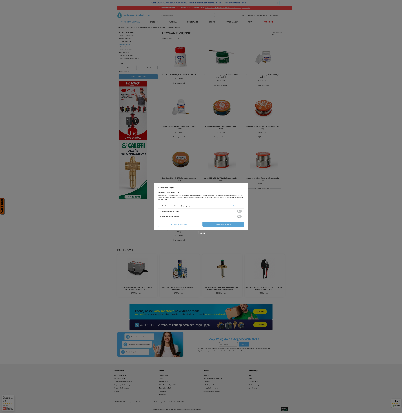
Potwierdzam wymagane (179, 224)
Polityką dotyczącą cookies (205, 195)
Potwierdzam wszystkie (223, 224)
